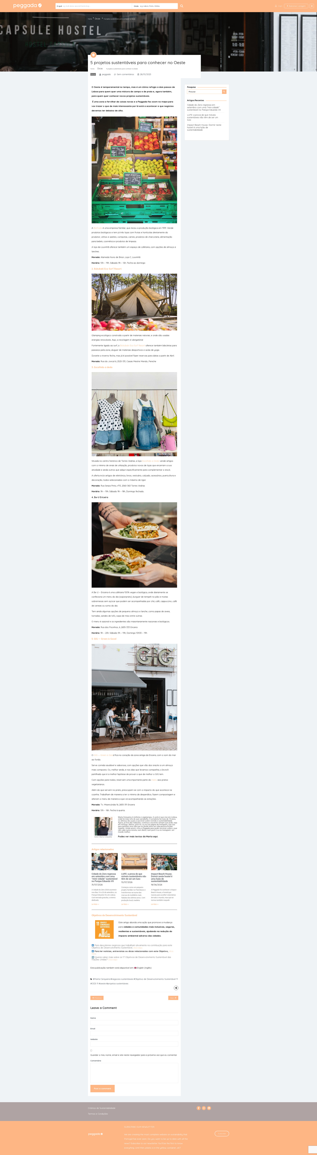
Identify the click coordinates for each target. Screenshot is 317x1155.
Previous (98, 998)
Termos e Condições (98, 1113)
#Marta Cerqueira (101, 979)
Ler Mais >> (95, 904)
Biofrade (97, 228)
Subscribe (222, 1133)
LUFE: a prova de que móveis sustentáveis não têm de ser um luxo (133, 876)
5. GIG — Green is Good (104, 638)
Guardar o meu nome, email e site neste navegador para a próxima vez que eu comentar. (133, 1055)
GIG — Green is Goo (103, 755)
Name (93, 1018)
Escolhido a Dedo (150, 461)
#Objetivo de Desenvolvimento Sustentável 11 (156, 979)
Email (92, 1028)
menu (154, 780)
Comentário (95, 1060)
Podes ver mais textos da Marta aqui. (138, 836)
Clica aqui (112, 959)
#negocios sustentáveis (121, 979)
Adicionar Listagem (297, 6)
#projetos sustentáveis (117, 983)
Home (90, 19)
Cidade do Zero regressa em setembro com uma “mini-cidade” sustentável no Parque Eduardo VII (105, 877)
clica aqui (137, 947)
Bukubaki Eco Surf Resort (132, 345)
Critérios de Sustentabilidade (101, 1108)
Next (172, 998)
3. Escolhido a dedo (102, 367)
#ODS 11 (94, 983)
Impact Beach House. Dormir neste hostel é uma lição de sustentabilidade (161, 877)
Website (94, 1039)
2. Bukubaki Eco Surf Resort (106, 268)
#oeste (102, 983)
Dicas (97, 18)
